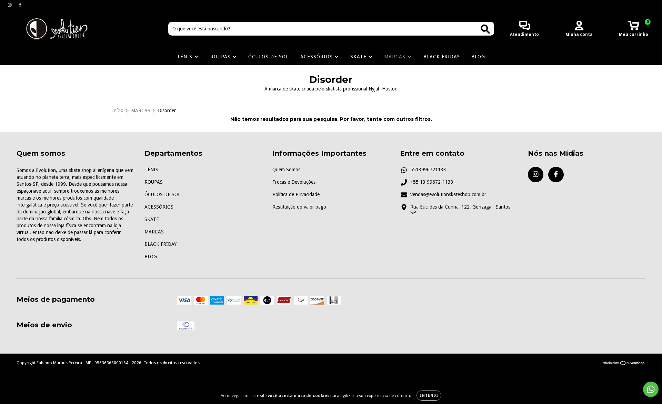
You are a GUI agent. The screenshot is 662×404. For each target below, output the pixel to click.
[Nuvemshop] (623, 364)
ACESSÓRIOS (317, 56)
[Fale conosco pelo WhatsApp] (651, 389)
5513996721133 (428, 169)
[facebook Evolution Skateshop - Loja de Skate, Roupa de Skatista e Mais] (20, 5)
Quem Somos (286, 169)
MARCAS (395, 56)
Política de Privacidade (296, 194)
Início (117, 110)
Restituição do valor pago (299, 207)
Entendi (429, 395)
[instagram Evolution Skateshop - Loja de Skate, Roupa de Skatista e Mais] (10, 5)
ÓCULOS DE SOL (268, 56)
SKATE (359, 56)
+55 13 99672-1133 (431, 182)
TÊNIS (185, 56)
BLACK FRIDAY (441, 56)
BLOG (478, 56)
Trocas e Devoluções (293, 182)
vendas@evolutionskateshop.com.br (448, 194)
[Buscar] (485, 29)
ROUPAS (221, 56)
